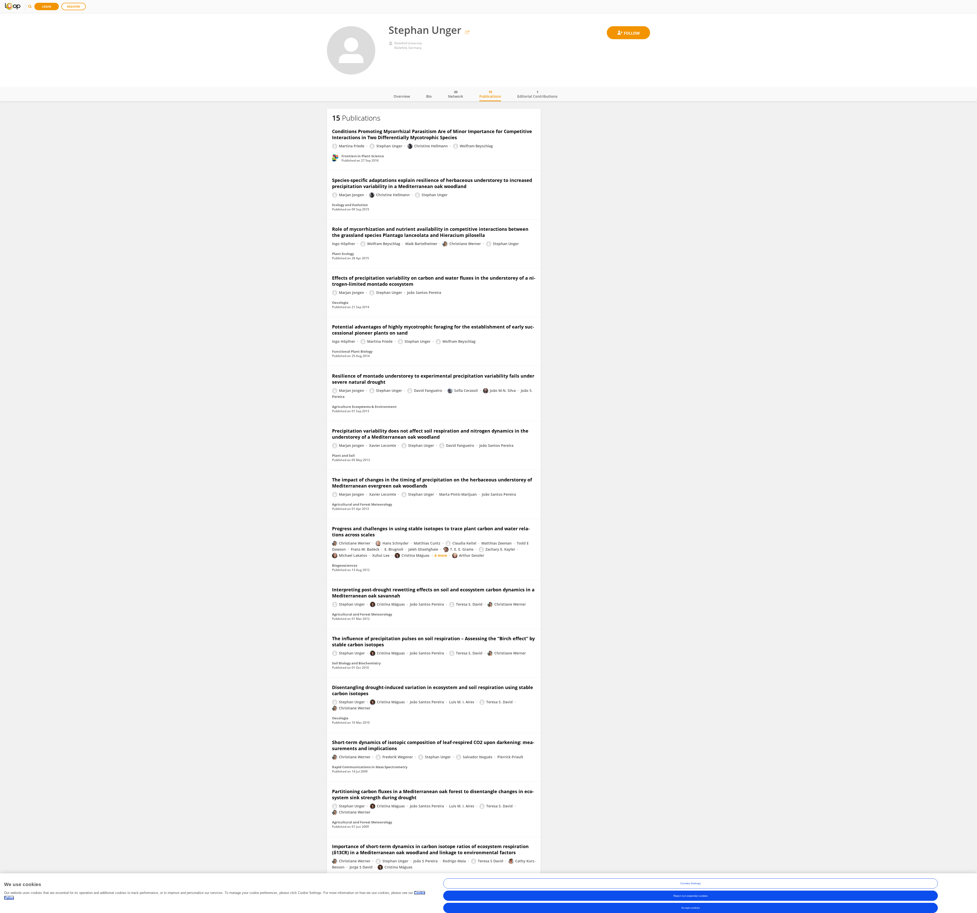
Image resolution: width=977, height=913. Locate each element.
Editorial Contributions (537, 94)
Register (73, 6)
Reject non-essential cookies (690, 895)
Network (455, 94)
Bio (429, 96)
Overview (402, 96)
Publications (490, 94)
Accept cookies (690, 907)
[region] (488, 893)
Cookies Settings (690, 883)
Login (46, 6)
